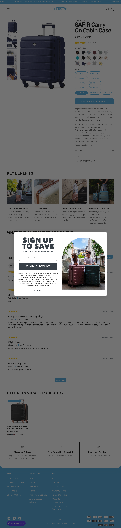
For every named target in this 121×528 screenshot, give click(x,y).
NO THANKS (38, 290)
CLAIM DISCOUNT (38, 266)
